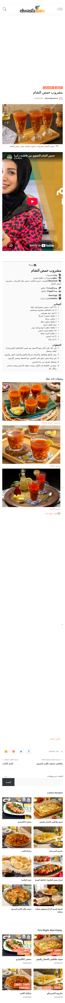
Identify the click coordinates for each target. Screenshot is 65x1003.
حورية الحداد (47, 987)
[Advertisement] (32, 47)
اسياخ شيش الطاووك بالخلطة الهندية (49, 880)
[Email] (6, 751)
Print (31, 265)
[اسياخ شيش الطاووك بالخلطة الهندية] (48, 866)
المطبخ (59, 87)
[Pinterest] (14, 751)
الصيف (58, 950)
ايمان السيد (56, 953)
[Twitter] (21, 751)
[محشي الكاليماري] (16, 808)
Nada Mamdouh (51, 98)
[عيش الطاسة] (16, 866)
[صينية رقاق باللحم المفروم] (16, 895)
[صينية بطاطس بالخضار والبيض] (48, 808)
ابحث (8, 782)
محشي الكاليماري (24, 822)
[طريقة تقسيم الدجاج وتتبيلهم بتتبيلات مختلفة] (48, 895)
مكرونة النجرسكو (56, 851)
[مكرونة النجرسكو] (48, 837)
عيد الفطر (17, 950)
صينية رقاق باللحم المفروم (21, 909)
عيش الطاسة (26, 880)
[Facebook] (29, 751)
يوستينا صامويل (24, 953)
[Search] (5, 9)
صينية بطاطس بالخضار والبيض (51, 822)
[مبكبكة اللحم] (16, 837)
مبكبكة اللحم (26, 851)
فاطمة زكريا (48, 87)
